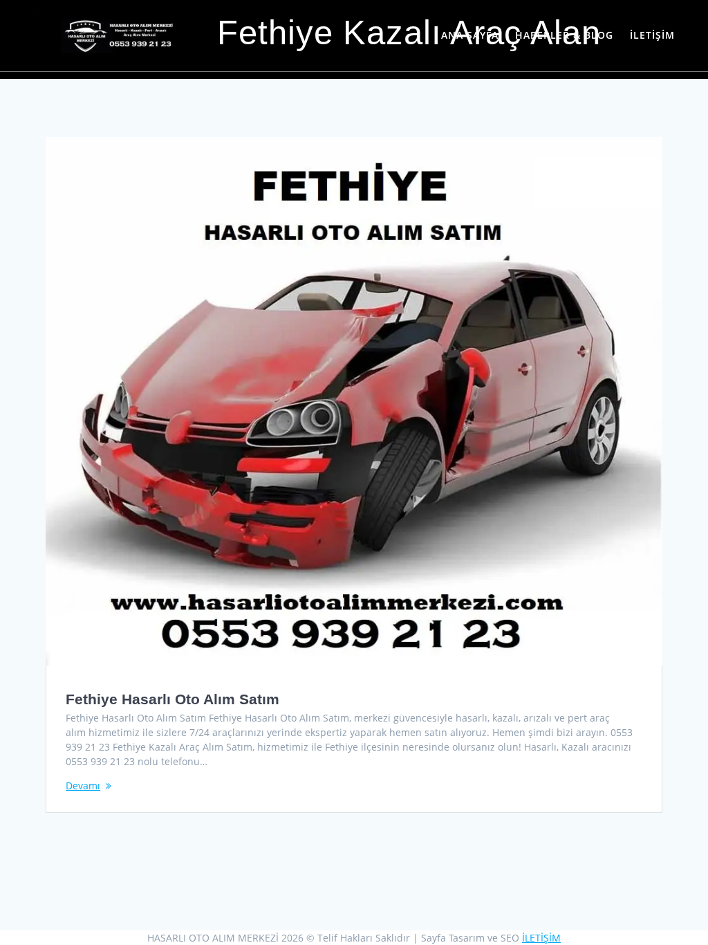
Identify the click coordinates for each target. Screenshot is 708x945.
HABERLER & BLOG (564, 35)
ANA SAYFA (470, 35)
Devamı (83, 785)
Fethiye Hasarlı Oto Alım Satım (172, 699)
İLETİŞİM (652, 35)
